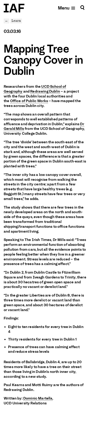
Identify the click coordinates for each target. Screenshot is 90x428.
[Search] (82, 8)
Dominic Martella (38, 398)
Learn (16, 21)
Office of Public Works (29, 101)
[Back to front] (14, 8)
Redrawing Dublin (45, 91)
